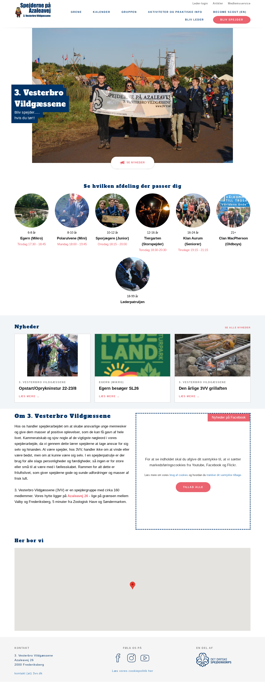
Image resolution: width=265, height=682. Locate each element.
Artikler (218, 3)
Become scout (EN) (229, 12)
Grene (76, 12)
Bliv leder (194, 19)
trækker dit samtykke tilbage (224, 475)
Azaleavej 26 (77, 496)
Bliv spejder (231, 19)
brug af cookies (179, 475)
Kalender (101, 12)
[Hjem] (33, 10)
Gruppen (129, 12)
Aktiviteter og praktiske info (175, 12)
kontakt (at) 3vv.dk (28, 673)
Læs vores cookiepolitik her (132, 670)
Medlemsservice (239, 3)
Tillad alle (193, 487)
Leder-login (200, 3)
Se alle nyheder (238, 327)
